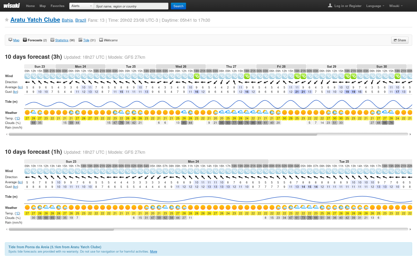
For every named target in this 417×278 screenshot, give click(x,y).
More (153, 251)
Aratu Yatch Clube (35, 19)
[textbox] (131, 6)
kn (20, 87)
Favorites (57, 5)
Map (43, 5)
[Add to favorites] (7, 20)
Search (178, 6)
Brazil (80, 20)
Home (30, 5)
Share (401, 40)
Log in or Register (347, 5)
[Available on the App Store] (408, 4)
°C (17, 118)
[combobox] (81, 6)
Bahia (67, 20)
